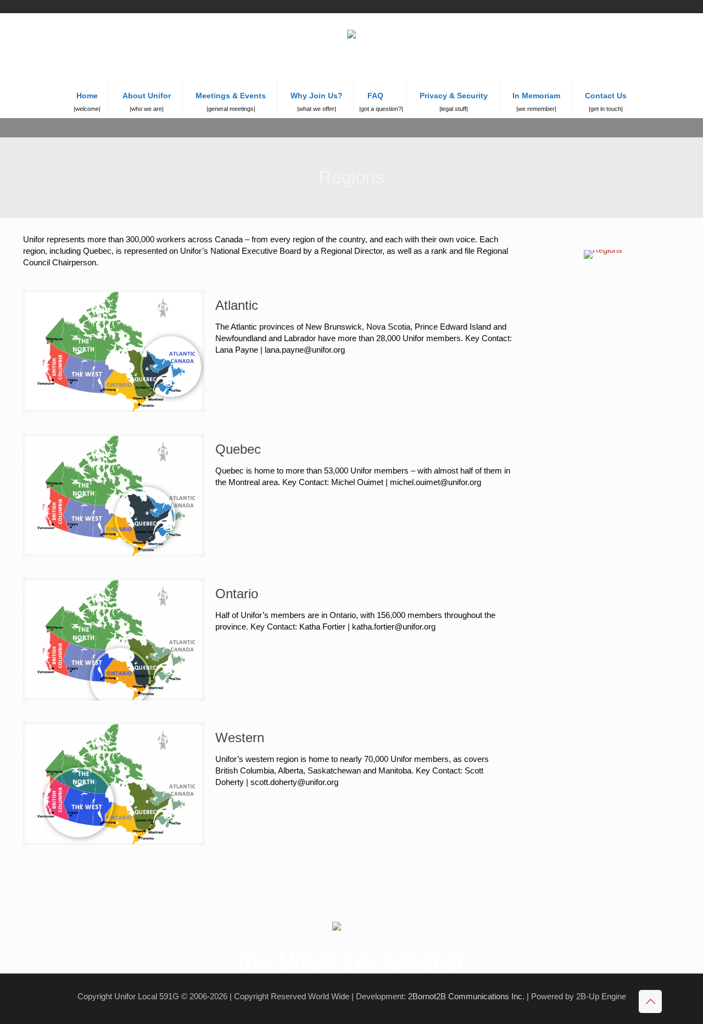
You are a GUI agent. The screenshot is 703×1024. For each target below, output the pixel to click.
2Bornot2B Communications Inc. (466, 996)
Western (239, 737)
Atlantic (236, 305)
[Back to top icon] (650, 1001)
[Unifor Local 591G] (351, 46)
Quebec (238, 449)
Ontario (236, 593)
